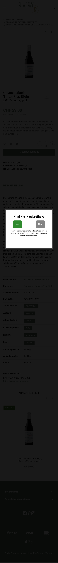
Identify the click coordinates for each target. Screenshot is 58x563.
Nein (40, 224)
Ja (17, 224)
